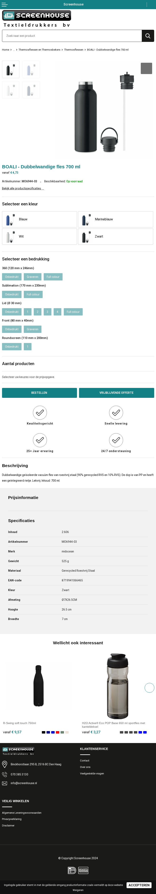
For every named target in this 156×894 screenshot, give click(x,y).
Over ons (85, 767)
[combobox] (72, 36)
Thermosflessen (73, 49)
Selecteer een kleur (20, 204)
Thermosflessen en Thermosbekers (39, 49)
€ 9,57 (12, 732)
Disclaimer (8, 825)
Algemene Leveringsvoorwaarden (21, 812)
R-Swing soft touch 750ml (19, 723)
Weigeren (78, 890)
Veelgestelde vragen (92, 773)
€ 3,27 (91, 732)
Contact (84, 760)
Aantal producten (18, 363)
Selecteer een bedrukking (25, 259)
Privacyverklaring (12, 819)
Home (5, 49)
